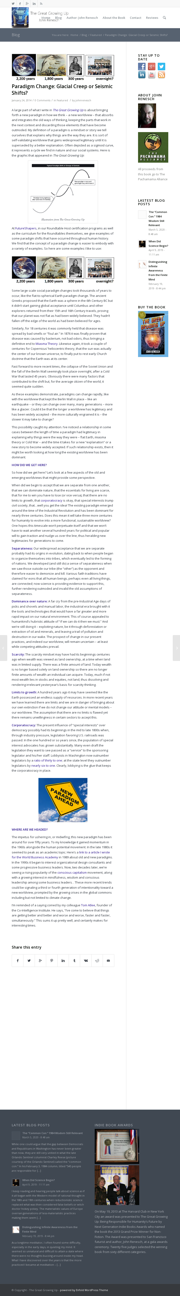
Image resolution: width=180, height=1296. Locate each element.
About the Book (114, 18)
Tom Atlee (88, 905)
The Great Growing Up (68, 110)
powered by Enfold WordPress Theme (84, 1290)
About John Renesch (150, 97)
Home (45, 18)
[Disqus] (69, 1037)
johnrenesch (83, 100)
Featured (96, 35)
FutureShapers (26, 228)
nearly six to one (43, 765)
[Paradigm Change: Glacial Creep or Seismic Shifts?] (63, 67)
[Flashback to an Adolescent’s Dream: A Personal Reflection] (176, 648)
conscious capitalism (72, 872)
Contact (135, 18)
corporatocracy (52, 500)
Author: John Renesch (82, 18)
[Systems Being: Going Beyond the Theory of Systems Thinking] (3, 648)
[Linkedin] (34, 3)
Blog (58, 18)
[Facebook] (20, 3)
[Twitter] (13, 3)
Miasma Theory (47, 344)
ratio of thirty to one (48, 760)
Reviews (152, 18)
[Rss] (41, 3)
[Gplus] (27, 3)
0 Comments (42, 100)
